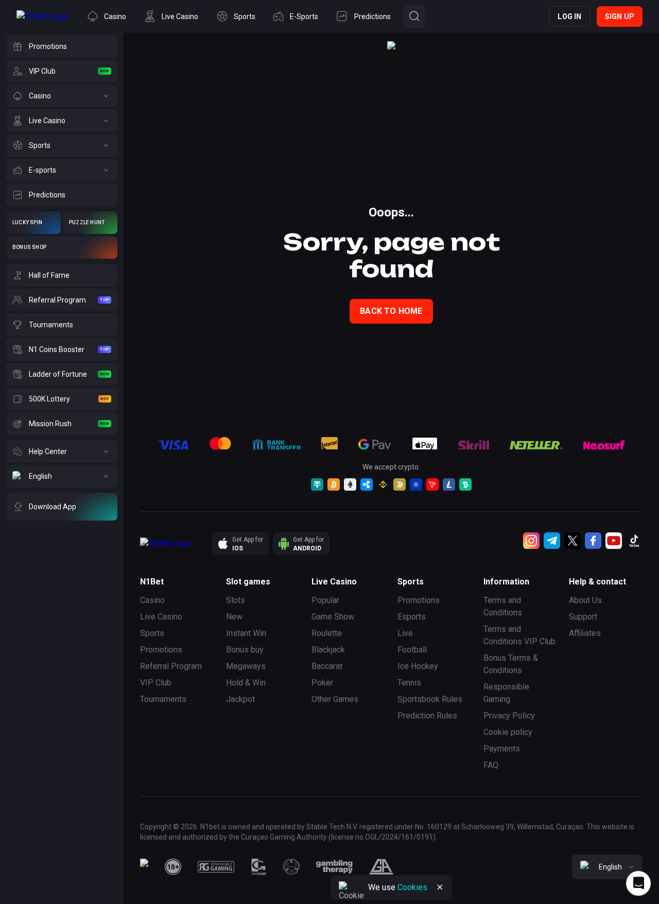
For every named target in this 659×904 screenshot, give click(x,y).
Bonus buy (245, 650)
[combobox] (607, 867)
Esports (411, 617)
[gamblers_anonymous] (381, 867)
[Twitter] (572, 540)
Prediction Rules (427, 716)
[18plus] (173, 867)
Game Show (332, 617)
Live (405, 633)
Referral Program (171, 666)
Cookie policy (507, 732)
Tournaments (163, 699)
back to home (391, 311)
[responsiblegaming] (216, 867)
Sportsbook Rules (429, 699)
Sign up (619, 16)
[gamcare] (259, 867)
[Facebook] (593, 540)
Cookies (412, 887)
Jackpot (240, 699)
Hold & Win (246, 683)
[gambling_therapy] (334, 867)
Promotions (161, 650)
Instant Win (246, 633)
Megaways (246, 666)
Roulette (326, 633)
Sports (152, 633)
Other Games (334, 699)
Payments (501, 749)
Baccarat (326, 666)
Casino (152, 600)
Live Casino (161, 617)
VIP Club (155, 683)
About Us (585, 600)
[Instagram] (531, 540)
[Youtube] (613, 540)
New (234, 617)
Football (412, 650)
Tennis (409, 683)
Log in (569, 16)
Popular (325, 600)
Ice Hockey (417, 666)
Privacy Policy (509, 716)
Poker (322, 683)
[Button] (414, 16)
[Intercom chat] (638, 883)
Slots (235, 600)
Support (583, 617)
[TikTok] (634, 540)
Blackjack (328, 650)
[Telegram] (552, 540)
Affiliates (585, 633)
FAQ (490, 765)
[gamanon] (291, 867)
